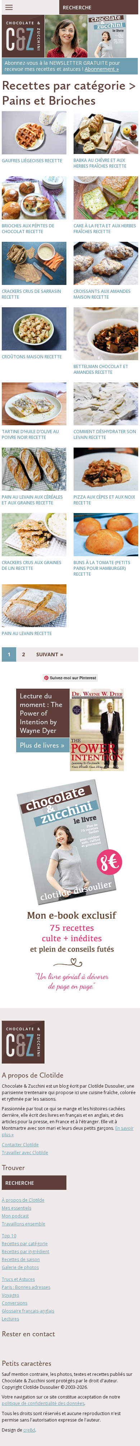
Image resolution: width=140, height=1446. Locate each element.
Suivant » (49, 654)
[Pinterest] (24, 1347)
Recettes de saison (21, 1259)
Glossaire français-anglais (28, 1311)
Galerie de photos (20, 1267)
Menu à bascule (9, 7)
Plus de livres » (42, 745)
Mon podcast (15, 1216)
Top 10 (9, 1236)
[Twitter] (14, 1347)
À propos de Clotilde (23, 1200)
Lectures (10, 1319)
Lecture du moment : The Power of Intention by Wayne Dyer (41, 713)
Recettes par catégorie (64, 85)
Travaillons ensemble (23, 1224)
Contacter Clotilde (20, 1145)
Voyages (10, 1295)
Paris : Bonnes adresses (26, 1287)
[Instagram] (35, 1347)
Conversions (14, 1303)
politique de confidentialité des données (43, 1403)
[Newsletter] (45, 1347)
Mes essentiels (16, 1208)
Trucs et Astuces (18, 1279)
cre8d (29, 1430)
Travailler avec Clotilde (25, 1153)
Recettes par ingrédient (25, 1251)
